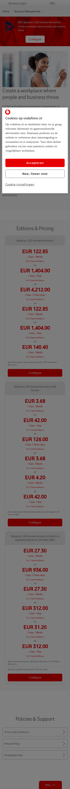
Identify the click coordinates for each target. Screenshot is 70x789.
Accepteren (35, 163)
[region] (35, 150)
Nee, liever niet (35, 174)
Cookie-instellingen (19, 184)
